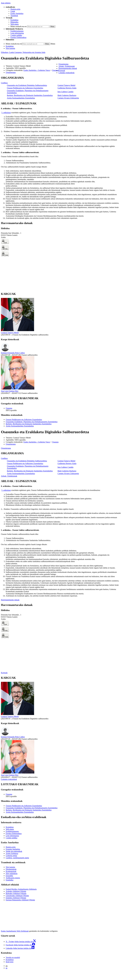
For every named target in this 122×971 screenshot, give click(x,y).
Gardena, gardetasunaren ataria (17, 858)
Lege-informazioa (17, 33)
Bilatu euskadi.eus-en (18, 26)
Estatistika (9, 880)
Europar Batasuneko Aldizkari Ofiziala (20, 900)
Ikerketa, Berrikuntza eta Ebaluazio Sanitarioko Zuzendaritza (30, 95)
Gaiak (12, 11)
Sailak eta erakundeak (14, 851)
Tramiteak (14, 16)
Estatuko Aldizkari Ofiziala (16, 898)
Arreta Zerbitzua (12, 853)
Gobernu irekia (11, 856)
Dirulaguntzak (11, 869)
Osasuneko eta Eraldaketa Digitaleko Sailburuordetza (27, 85)
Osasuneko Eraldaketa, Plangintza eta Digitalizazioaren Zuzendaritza (31, 422)
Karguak (4, 673)
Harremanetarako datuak (10, 600)
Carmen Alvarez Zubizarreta (68, 98)
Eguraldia (9, 876)
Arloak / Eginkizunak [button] (66, 66)
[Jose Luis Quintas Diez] (17, 389)
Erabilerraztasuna (16, 31)
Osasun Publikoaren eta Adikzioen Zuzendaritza (25, 88)
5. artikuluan (6, 113)
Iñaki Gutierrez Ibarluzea (67, 95)
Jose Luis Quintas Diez (9, 391)
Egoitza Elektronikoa (18, 37)
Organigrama (11, 72)
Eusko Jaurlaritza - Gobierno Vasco (36, 70)
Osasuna (55, 70)
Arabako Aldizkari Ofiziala (16, 891)
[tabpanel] (61, 87)
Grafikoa (4, 83)
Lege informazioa (12, 836)
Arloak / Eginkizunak (9, 476)
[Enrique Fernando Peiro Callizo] (5, 351)
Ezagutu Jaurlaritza (13, 849)
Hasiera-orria (15, 9)
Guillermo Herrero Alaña (67, 88)
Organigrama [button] (63, 64)
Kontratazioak (11, 871)
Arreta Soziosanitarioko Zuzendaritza (21, 98)
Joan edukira (5, 3)
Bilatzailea (14, 22)
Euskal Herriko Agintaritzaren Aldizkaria (21, 889)
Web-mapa (14, 24)
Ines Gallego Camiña (65, 92)
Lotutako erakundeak (9, 779)
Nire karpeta (10, 48)
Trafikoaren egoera (13, 878)
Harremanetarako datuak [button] (67, 68)
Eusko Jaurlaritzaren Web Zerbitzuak (15, 931)
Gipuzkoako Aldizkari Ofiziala (17, 896)
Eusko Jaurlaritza (16, 13)
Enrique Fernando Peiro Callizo (13, 353)
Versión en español (13, 957)
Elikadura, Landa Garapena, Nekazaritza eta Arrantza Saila (23, 52)
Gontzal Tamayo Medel (66, 85)
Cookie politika (16, 35)
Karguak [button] (61, 70)
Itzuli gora (9, 962)
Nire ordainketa (11, 873)
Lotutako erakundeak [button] (66, 73)
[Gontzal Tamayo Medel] (17, 330)
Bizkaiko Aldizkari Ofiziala (16, 893)
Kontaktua (14, 20)
